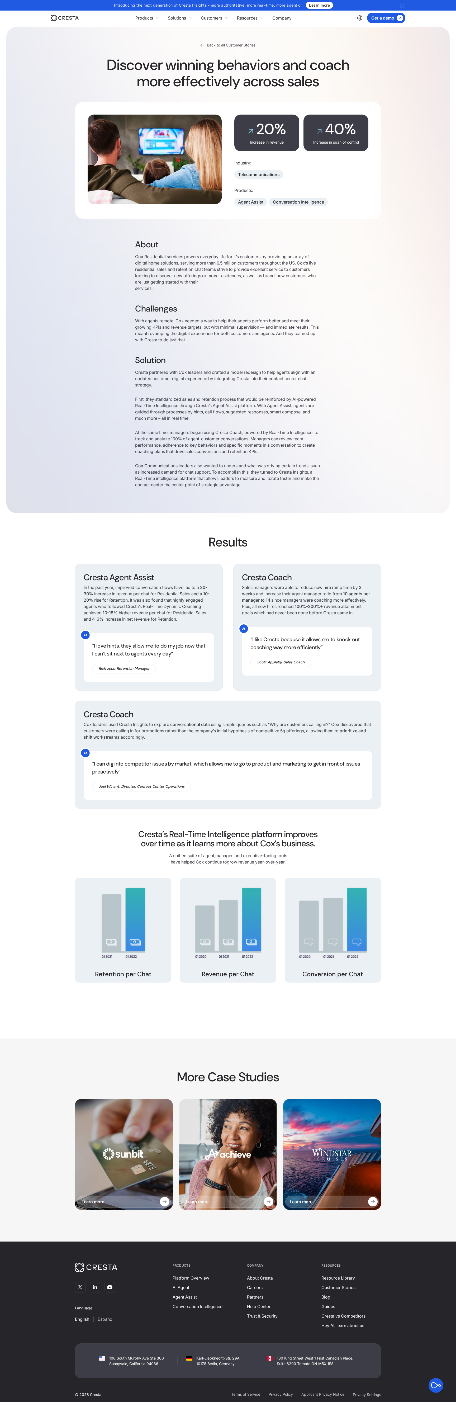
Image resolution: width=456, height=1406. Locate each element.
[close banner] (402, 5)
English (82, 1319)
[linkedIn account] (95, 1287)
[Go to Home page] (65, 18)
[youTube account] (109, 1287)
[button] (147, 18)
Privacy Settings (367, 1394)
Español (105, 1319)
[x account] (80, 1287)
